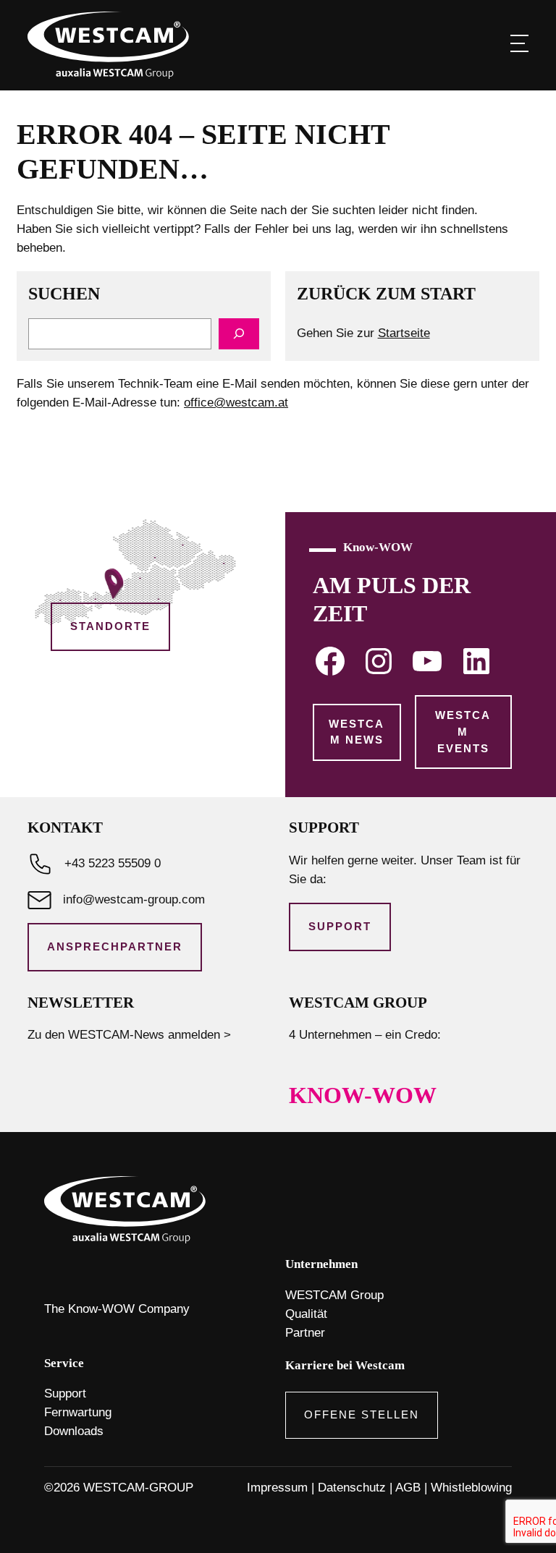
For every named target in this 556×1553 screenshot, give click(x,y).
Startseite (404, 333)
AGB (408, 1487)
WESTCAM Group (334, 1295)
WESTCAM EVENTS (463, 732)
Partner (305, 1333)
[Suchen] (239, 333)
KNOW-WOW (363, 1095)
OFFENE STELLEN (361, 1415)
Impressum (277, 1487)
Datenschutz (352, 1487)
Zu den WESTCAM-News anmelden (124, 1035)
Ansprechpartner (114, 947)
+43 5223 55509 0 (112, 863)
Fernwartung (77, 1412)
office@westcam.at (236, 402)
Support (339, 926)
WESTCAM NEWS (356, 732)
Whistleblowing (471, 1487)
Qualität (306, 1314)
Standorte (110, 626)
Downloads (74, 1431)
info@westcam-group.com (134, 899)
